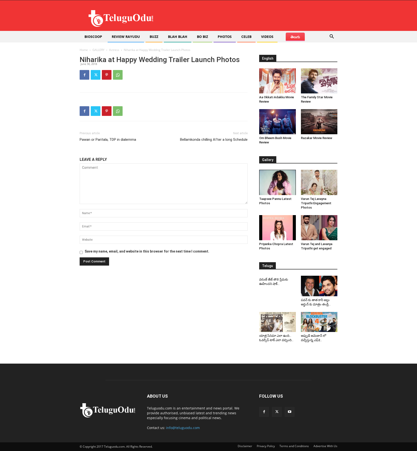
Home (84, 50)
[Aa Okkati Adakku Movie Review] (277, 80)
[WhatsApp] (118, 75)
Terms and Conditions (294, 446)
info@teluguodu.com (183, 427)
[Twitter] (95, 75)
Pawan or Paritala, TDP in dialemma (108, 139)
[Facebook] (84, 75)
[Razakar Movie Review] (319, 121)
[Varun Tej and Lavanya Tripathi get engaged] (319, 227)
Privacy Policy (266, 446)
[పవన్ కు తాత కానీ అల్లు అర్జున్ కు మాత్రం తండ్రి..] (319, 286)
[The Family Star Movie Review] (319, 80)
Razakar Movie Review (316, 138)
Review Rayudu (126, 36)
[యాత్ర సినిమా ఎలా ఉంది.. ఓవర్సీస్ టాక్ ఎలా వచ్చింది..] (277, 322)
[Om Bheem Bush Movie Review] (277, 121)
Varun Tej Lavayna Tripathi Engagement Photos (316, 203)
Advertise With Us (325, 446)
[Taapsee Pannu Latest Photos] (277, 182)
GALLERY (98, 50)
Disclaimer (245, 446)
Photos (225, 36)
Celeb (246, 36)
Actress (114, 50)
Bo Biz (202, 36)
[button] (331, 37)
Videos (267, 36)
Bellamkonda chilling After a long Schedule (214, 139)
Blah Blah (177, 36)
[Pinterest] (106, 75)
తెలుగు (295, 37)
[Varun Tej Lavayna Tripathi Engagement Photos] (319, 182)
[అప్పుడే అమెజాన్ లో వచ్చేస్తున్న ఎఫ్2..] (319, 322)
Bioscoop (93, 36)
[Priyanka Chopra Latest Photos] (277, 227)
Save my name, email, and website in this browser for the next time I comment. (147, 251)
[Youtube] (289, 412)
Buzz (154, 36)
